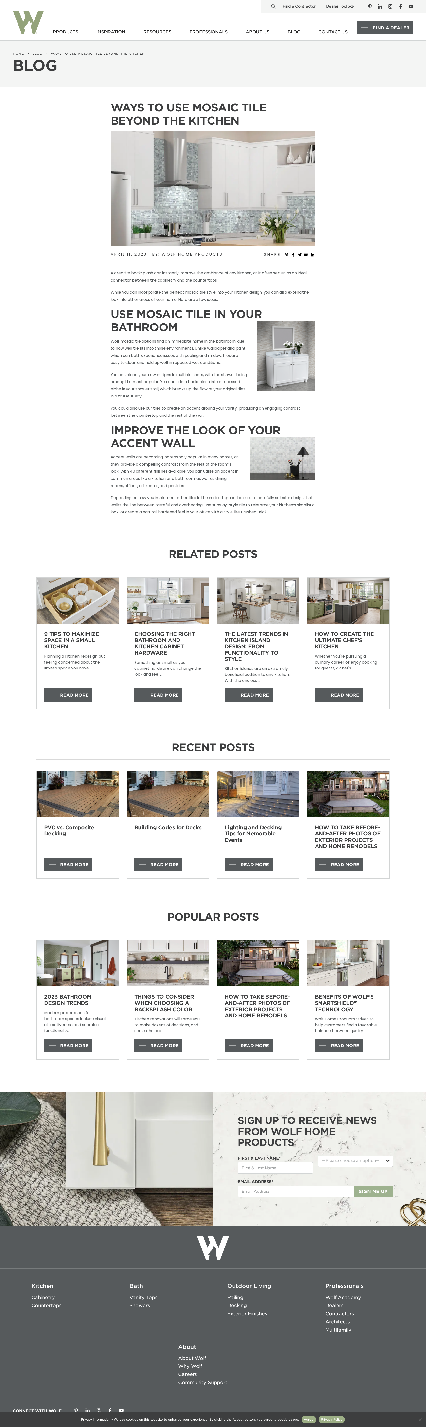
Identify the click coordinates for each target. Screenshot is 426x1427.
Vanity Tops (143, 1297)
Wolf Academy (343, 1297)
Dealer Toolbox (340, 6)
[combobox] (355, 1161)
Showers (139, 1305)
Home (18, 53)
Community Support (202, 1382)
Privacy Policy (332, 1419)
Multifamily (338, 1330)
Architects (337, 1322)
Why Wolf (190, 1366)
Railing (235, 1297)
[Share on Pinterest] (286, 254)
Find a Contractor (299, 6)
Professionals (344, 1286)
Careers (187, 1374)
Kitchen (42, 1286)
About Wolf (192, 1358)
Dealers (334, 1305)
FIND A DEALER (391, 27)
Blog (37, 53)
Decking (237, 1305)
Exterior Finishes (247, 1314)
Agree (309, 1419)
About (187, 1347)
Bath (136, 1286)
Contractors (339, 1314)
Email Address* (255, 1181)
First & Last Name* (259, 1158)
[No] (419, 1419)
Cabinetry (43, 1297)
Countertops (46, 1305)
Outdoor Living (249, 1286)
